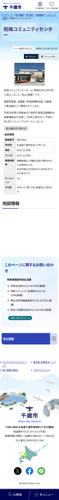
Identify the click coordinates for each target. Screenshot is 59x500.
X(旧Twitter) (17, 471)
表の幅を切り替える (16, 128)
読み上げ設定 (50, 56)
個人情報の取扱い (10, 370)
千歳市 (11, 5)
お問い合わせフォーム (20, 317)
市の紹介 (30, 14)
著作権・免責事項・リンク (44, 362)
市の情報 (19, 14)
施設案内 (40, 14)
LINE (41, 471)
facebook (29, 471)
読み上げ (32, 56)
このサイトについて (41, 370)
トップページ (7, 14)
